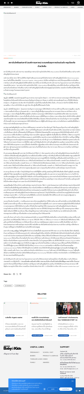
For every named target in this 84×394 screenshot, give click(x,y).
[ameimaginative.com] (78, 3)
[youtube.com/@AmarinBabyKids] (11, 3)
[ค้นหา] (68, 3)
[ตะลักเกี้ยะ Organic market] (16, 308)
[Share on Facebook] (14, 274)
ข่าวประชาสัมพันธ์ (63, 335)
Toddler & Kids (27, 7)
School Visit (47, 7)
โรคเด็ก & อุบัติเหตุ (37, 335)
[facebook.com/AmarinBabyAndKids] (5, 3)
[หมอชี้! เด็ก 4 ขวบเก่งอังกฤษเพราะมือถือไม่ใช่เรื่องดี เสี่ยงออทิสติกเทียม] (42, 308)
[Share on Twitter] (17, 274)
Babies (16, 7)
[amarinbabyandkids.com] (42, 3)
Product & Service (61, 7)
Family (37, 7)
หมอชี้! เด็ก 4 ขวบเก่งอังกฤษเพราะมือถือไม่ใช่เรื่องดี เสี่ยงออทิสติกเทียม (42, 319)
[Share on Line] (20, 274)
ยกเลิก (52, 389)
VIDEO (73, 7)
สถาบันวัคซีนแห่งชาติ (19, 285)
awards (80, 7)
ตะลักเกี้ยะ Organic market (13, 317)
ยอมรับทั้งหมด (65, 389)
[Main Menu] (72, 3)
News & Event (12, 55)
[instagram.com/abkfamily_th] (8, 3)
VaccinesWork (8, 285)
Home (5, 55)
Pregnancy (7, 7)
